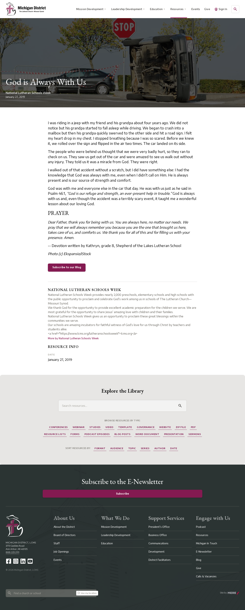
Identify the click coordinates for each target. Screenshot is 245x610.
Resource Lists (55, 434)
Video (109, 427)
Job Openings (61, 551)
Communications (158, 543)
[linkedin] (23, 561)
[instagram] (16, 561)
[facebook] (8, 561)
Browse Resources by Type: (123, 420)
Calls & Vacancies (206, 576)
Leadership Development (126, 9)
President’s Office (159, 526)
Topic (132, 448)
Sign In (223, 9)
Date (51, 354)
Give (207, 9)
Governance (145, 427)
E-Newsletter (204, 551)
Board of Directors (65, 535)
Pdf (193, 427)
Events (196, 9)
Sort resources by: (78, 448)
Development (156, 551)
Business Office (158, 535)
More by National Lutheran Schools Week (73, 338)
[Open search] (235, 9)
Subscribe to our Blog (66, 267)
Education (156, 9)
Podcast (201, 526)
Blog (198, 559)
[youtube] (30, 561)
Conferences (58, 427)
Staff (57, 543)
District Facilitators (160, 559)
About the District (64, 526)
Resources (176, 9)
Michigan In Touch (206, 543)
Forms (74, 434)
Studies (95, 427)
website (165, 427)
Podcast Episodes (97, 434)
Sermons (195, 434)
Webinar (78, 427)
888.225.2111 (12, 552)
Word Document (147, 434)
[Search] (180, 405)
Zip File (181, 427)
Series (145, 448)
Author (160, 448)
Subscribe (122, 493)
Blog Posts (122, 434)
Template (125, 427)
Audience (116, 448)
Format (100, 448)
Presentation (174, 434)
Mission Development (89, 9)
